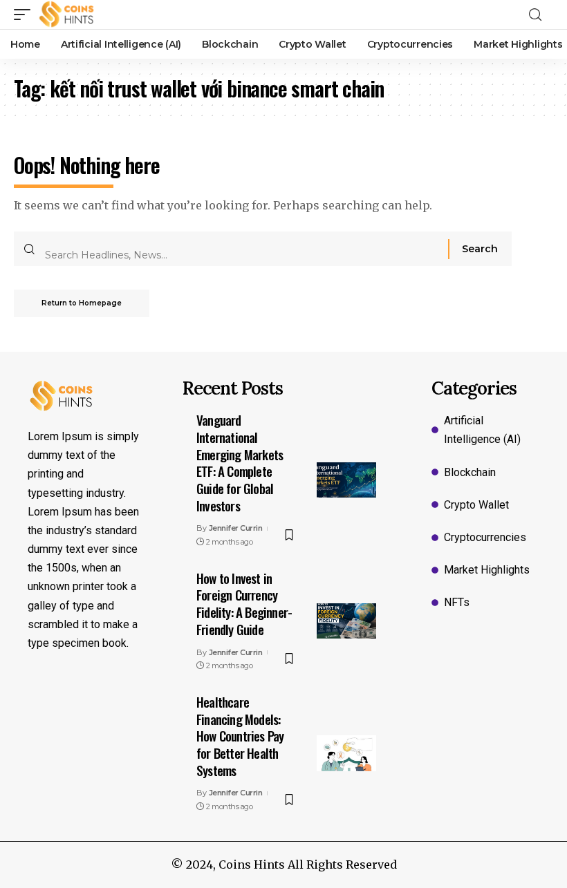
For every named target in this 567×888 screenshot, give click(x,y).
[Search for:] (241, 249)
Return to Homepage (81, 303)
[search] (539, 15)
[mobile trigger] (25, 14)
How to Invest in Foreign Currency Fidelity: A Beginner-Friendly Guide (244, 603)
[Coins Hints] (66, 14)
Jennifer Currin (236, 528)
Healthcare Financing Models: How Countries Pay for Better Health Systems (240, 736)
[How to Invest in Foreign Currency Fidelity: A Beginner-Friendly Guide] (346, 621)
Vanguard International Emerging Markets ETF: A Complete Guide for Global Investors (239, 462)
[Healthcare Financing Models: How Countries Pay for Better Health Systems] (346, 753)
